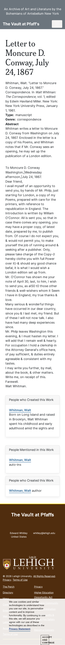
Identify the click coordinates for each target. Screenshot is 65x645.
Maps (6, 598)
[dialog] (32, 622)
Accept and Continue (45, 640)
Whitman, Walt (20, 410)
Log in (32, 556)
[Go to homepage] (32, 564)
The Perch (8, 586)
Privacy (7, 579)
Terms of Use (20, 579)
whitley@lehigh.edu (44, 532)
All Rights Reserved (44, 576)
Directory (8, 592)
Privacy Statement (19, 628)
